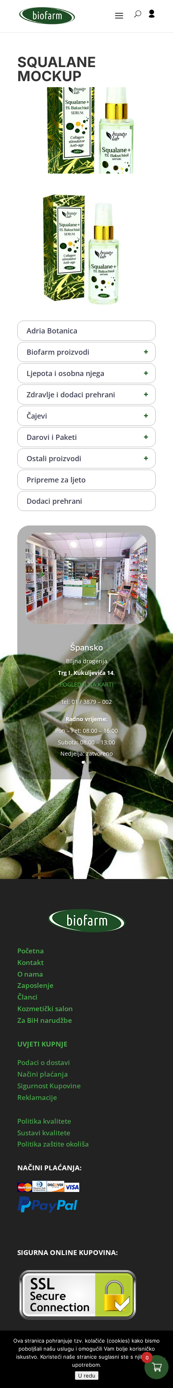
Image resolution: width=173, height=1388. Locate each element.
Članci (27, 997)
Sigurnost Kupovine (49, 1085)
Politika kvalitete (44, 1121)
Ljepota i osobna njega (87, 373)
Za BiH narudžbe (44, 1020)
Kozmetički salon (45, 1008)
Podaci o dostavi (43, 1062)
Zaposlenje (35, 985)
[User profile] (152, 21)
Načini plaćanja (42, 1074)
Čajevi (87, 415)
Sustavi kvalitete (43, 1132)
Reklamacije (37, 1097)
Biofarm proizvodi (87, 351)
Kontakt (30, 962)
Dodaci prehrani (54, 501)
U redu (86, 1375)
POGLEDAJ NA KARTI (86, 684)
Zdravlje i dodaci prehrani (87, 394)
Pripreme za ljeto (56, 479)
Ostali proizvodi (87, 458)
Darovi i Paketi (87, 436)
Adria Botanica (52, 330)
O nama (30, 974)
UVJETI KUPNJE (42, 1044)
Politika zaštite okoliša (53, 1144)
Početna (30, 950)
